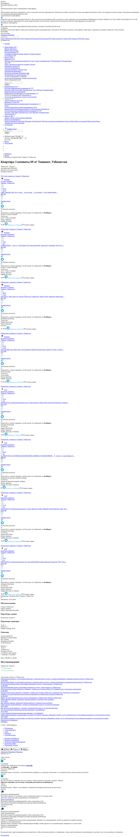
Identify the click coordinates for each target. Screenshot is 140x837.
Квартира (8, 102)
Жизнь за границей (81, 121)
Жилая (7, 155)
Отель (17, 90)
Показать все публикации (9, 720)
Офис (21, 90)
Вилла (15, 64)
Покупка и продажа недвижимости (53, 121)
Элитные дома (22, 69)
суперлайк (28, 765)
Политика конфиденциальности (15, 742)
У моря (36, 61)
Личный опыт (36, 121)
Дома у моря (9, 64)
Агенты (24, 78)
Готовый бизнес (48, 90)
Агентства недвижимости (13, 78)
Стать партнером (10, 730)
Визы (98, 121)
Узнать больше (119, 30)
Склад (35, 90)
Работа (72, 121)
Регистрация (9, 143)
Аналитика (21, 121)
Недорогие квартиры (11, 73)
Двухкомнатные (55, 61)
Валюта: (7, 138)
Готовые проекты (35, 54)
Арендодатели (32, 78)
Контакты (8, 733)
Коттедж (20, 64)
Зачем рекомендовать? (8, 813)
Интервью (28, 121)
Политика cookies (10, 743)
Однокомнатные (44, 61)
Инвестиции (92, 121)
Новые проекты (24, 54)
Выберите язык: (10, 136)
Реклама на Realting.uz (12, 738)
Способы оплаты (10, 735)
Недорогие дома (24, 73)
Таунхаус (32, 64)
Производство (27, 90)
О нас (6, 732)
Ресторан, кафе (9, 90)
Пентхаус (8, 61)
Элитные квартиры (11, 69)
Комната (37, 109)
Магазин (40, 90)
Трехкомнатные (66, 61)
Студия (31, 61)
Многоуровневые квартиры (20, 61)
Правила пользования (12, 740)
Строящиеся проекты (11, 54)
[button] (5, 40)
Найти (7, 84)
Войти (7, 141)
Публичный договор (11, 745)
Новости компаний (11, 121)
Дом (17, 102)
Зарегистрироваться (7, 799)
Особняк (26, 64)
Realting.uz (8, 154)
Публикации (9, 728)
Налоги (67, 121)
